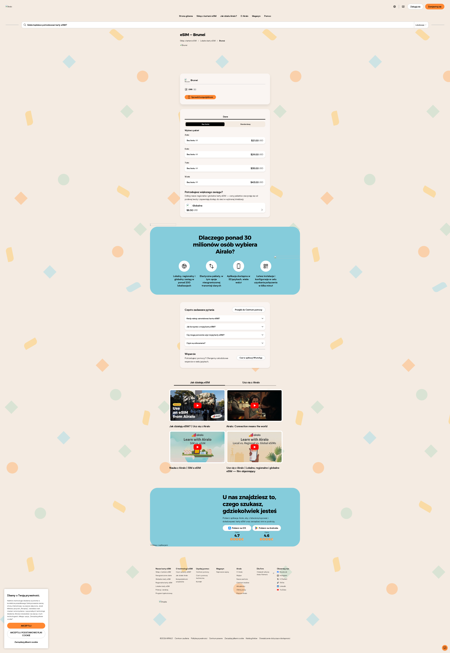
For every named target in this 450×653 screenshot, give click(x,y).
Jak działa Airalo (182, 575)
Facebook (283, 572)
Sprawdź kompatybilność (202, 97)
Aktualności (240, 586)
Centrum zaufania (182, 638)
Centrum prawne (216, 638)
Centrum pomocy (202, 572)
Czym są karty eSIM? (183, 572)
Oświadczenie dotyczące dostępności (274, 638)
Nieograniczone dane (164, 575)
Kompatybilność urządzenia (182, 580)
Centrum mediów (242, 583)
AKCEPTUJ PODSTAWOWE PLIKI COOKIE (26, 634)
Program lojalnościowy (164, 593)
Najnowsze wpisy (222, 572)
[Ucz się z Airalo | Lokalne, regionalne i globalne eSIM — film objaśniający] (254, 447)
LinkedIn (283, 586)
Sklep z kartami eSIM (206, 16)
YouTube (283, 590)
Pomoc (267, 16)
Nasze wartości (242, 579)
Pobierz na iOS (239, 528)
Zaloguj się (415, 6)
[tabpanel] (225, 153)
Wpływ (238, 575)
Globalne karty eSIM (163, 579)
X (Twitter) (283, 579)
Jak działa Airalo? (228, 16)
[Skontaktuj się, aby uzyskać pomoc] (445, 648)
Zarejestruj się (434, 6)
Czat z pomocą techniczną (202, 576)
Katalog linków (251, 638)
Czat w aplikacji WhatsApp (251, 358)
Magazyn (256, 16)
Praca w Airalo (241, 593)
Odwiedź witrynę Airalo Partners (263, 573)
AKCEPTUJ (26, 625)
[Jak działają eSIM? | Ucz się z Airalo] (197, 405)
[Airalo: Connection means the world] (254, 405)
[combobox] (224, 25)
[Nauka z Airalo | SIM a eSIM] (197, 447)
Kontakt (199, 582)
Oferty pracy (241, 590)
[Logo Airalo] (12, 6)
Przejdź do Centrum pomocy (248, 309)
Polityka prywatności (199, 638)
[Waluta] (403, 6)
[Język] (394, 6)
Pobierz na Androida (268, 528)
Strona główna (186, 16)
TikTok (282, 583)
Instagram (283, 575)
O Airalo (244, 16)
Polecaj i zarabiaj (162, 590)
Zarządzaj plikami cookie (234, 638)
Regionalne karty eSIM (164, 583)
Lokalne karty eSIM (208, 41)
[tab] (225, 116)
